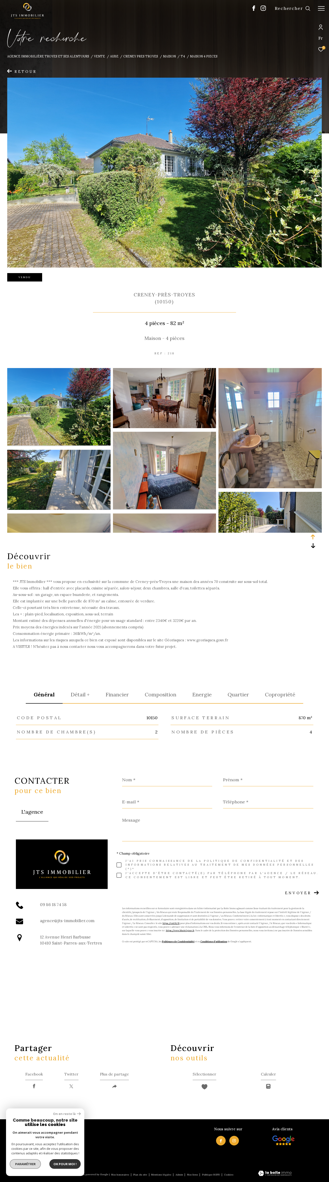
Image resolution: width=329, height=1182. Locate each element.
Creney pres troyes (140, 56)
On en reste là (64, 1114)
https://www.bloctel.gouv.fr (180, 930)
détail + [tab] (80, 694)
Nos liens (193, 1174)
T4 (183, 56)
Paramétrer (25, 1164)
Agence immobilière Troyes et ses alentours (48, 56)
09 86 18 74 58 (53, 904)
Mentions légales (161, 1174)
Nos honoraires (120, 1174)
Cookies (228, 1174)
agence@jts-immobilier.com (67, 920)
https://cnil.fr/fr (171, 923)
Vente (99, 56)
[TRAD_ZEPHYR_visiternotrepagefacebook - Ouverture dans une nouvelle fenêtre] (253, 9)
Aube (114, 56)
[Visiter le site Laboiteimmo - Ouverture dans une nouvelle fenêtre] (275, 1174)
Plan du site (140, 1174)
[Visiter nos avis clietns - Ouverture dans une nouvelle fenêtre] (283, 1140)
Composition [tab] (160, 694)
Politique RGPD (211, 1174)
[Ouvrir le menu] (321, 8)
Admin (180, 1174)
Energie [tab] (202, 694)
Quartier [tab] (238, 694)
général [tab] (44, 694)
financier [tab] (117, 694)
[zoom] (59, 444)
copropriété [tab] (280, 694)
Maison (169, 56)
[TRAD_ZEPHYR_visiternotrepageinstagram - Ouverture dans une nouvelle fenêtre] (263, 9)
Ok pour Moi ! (65, 1164)
